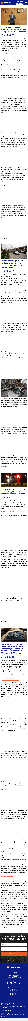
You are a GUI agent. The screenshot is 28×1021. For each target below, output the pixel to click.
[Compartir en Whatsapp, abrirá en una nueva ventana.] (10, 35)
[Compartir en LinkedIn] (13, 35)
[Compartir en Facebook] (7, 35)
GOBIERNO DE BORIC (10, 678)
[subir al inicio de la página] (25, 876)
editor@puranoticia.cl (14, 975)
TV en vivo (19, 1)
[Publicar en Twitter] (5, 35)
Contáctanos (14, 976)
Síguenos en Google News (14, 977)
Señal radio (19, 3)
